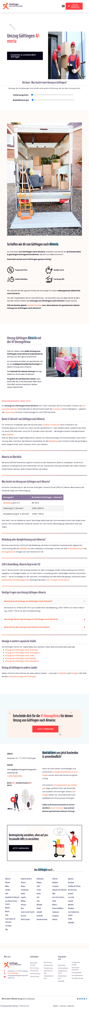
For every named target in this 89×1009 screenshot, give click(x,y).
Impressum (63, 1006)
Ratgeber (55, 1006)
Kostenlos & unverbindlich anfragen (23, 55)
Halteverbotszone (76, 548)
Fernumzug (9, 412)
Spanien (23, 401)
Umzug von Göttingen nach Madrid (20, 658)
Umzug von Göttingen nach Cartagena (22, 652)
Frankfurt (47, 424)
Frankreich (62, 673)
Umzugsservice (62, 958)
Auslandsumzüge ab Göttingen (22, 676)
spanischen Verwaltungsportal (15, 580)
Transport (57, 409)
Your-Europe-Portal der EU (57, 580)
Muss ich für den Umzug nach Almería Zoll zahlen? (27, 627)
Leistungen (34, 957)
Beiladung (53, 441)
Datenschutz (71, 1006)
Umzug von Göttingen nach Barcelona (22, 661)
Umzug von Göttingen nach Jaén (19, 655)
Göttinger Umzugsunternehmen (10, 401)
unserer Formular (34, 305)
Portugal (74, 673)
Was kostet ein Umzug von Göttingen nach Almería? (28, 601)
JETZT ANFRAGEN (20, 848)
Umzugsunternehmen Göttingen (9, 1006)
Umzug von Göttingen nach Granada (21, 650)
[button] (63, 6)
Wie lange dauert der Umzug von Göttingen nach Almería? (31, 619)
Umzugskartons (9, 552)
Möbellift (23, 548)
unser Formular (56, 808)
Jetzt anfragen (45, 729)
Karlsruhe (55, 424)
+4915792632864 (14, 776)
